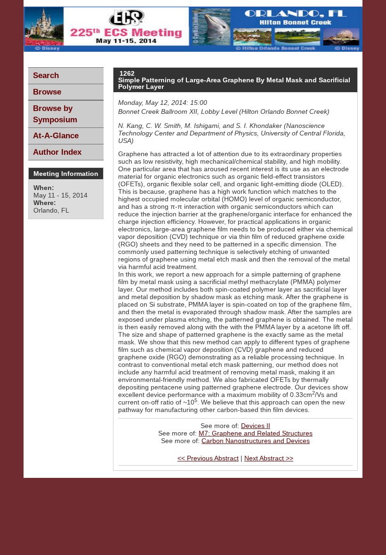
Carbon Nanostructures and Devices (255, 440)
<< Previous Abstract (208, 458)
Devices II (255, 425)
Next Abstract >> (268, 458)
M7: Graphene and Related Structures (256, 433)
